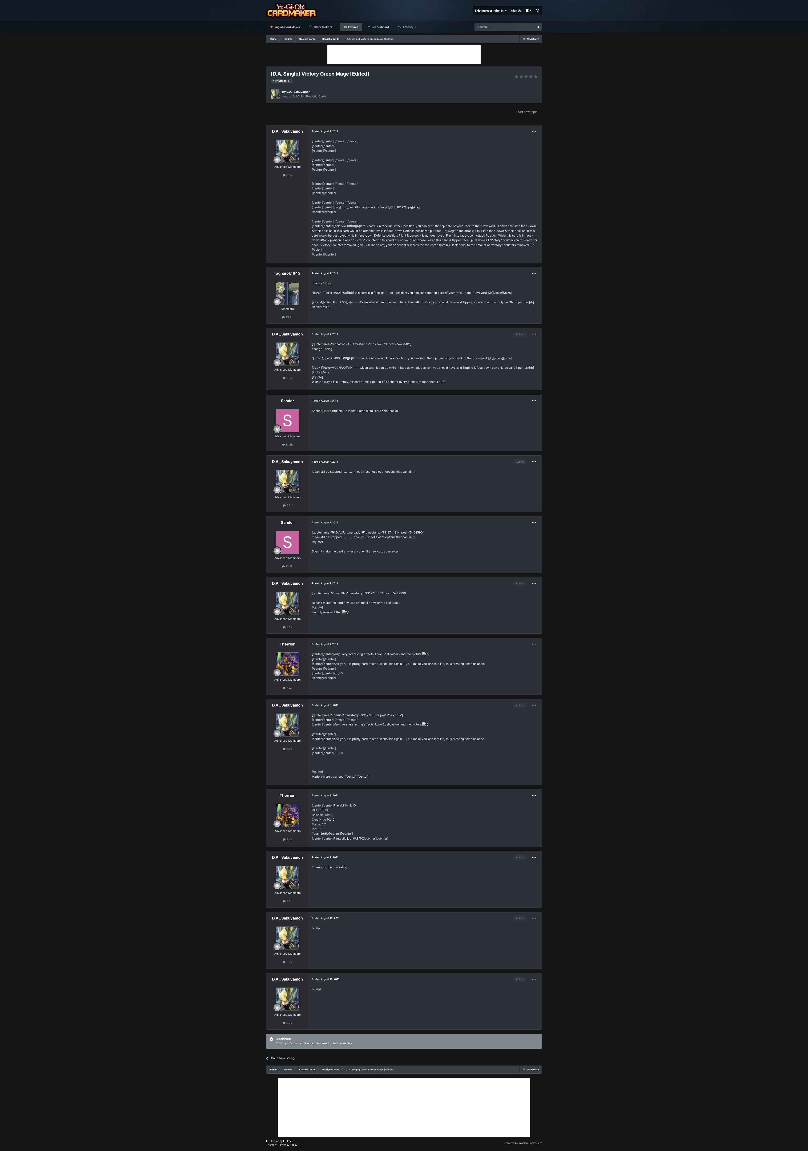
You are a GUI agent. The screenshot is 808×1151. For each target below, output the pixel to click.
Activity (407, 27)
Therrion (287, 644)
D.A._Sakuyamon (298, 91)
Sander (287, 401)
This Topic (522, 26)
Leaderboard (380, 27)
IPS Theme (272, 1141)
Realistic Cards (316, 96)
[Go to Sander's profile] (287, 420)
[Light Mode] (537, 10)
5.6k (289, 175)
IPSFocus (288, 1141)
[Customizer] (528, 10)
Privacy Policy (288, 1144)
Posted (325, 131)
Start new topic (526, 112)
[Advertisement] (404, 54)
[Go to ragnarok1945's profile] (287, 293)
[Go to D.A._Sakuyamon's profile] (275, 94)
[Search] (538, 27)
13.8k (289, 444)
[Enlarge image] (346, 612)
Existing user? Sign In (490, 10)
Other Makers (322, 27)
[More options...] (534, 131)
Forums (353, 27)
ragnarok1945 (287, 273)
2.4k (289, 688)
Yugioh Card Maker (287, 27)
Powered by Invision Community (523, 1142)
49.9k (289, 317)
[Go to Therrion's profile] (287, 664)
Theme (270, 1144)
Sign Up (516, 10)
